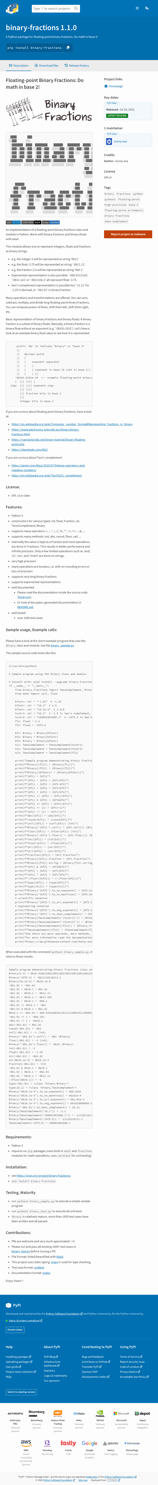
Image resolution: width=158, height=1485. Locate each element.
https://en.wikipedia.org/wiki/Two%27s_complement (47, 475)
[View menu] (137, 8)
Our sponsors (52, 1381)
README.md (25, 607)
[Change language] (147, 8)
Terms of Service (129, 1357)
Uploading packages (17, 1362)
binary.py (24, 597)
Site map (82, 1480)
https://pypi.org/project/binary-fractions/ (44, 1176)
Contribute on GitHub (94, 1362)
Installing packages (17, 1357)
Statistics (49, 1371)
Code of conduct (129, 1367)
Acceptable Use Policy (133, 1377)
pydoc (46, 1273)
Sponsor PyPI (89, 1372)
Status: (24, 1320)
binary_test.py (21, 1251)
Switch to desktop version (21, 1392)
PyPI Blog (49, 1357)
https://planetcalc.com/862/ (30, 450)
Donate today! (15, 1329)
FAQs (9, 1377)
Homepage (116, 86)
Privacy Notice (128, 1372)
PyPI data (111, 103)
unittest (39, 1267)
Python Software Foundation (63, 1314)
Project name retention (19, 1372)
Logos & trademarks (55, 1376)
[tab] (18, 65)
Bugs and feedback (93, 1357)
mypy (54, 1262)
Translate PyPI (90, 1367)
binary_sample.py (62, 645)
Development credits (94, 1377)
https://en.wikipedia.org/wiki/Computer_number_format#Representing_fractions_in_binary (72, 424)
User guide (12, 1367)
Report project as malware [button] (128, 234)
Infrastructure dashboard (52, 1364)
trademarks (91, 1477)
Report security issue (132, 1362)
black (59, 1257)
